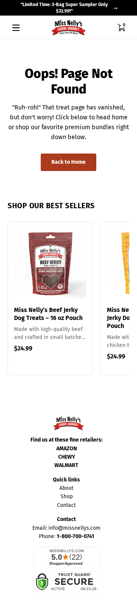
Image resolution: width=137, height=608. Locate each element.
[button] (121, 27)
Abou (65, 488)
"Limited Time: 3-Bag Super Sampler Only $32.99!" (64, 8)
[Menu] (16, 28)
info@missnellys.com (74, 528)
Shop (67, 496)
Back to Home (68, 162)
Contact (66, 505)
